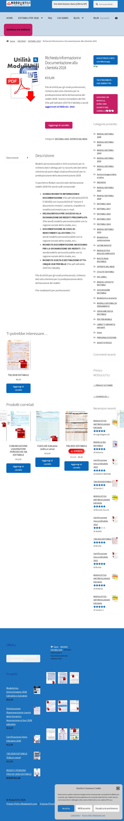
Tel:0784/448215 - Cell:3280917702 (104, 82)
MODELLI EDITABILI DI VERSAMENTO (107, 304)
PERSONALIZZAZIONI (106, 337)
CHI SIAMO (62, 17)
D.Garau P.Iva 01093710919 (53, 803)
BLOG (77, 17)
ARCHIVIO (22, 41)
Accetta (66, 808)
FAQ (50, 17)
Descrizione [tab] (12, 157)
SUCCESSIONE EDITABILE (103, 291)
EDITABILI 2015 (104, 219)
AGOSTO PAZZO (104, 342)
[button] (117, 788)
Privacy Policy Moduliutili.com (93, 815)
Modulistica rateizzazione (103, 239)
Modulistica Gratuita (107, 298)
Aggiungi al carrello (59, 125)
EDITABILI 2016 (104, 213)
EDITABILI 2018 (34, 41)
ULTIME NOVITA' (104, 245)
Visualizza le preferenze (106, 808)
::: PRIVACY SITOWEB (103, 385)
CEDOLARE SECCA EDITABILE (105, 312)
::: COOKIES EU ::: (101, 396)
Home (12, 41)
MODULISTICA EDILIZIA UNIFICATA (106, 252)
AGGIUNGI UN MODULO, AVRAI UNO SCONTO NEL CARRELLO (102, 104)
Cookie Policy (76, 815)
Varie (99, 332)
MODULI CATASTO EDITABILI (105, 283)
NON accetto (84, 808)
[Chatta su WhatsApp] (105, 67)
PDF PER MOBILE (104, 319)
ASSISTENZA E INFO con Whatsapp (105, 60)
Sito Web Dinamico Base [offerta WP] (70, 4)
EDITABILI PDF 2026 (28, 17)
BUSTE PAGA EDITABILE (102, 260)
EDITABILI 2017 (104, 208)
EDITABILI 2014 (104, 224)
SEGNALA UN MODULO (18, 29)
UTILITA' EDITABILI (105, 271)
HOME (9, 17)
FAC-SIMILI (102, 276)
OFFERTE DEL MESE (78, 138)
